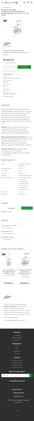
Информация (17, 344)
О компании (17, 335)
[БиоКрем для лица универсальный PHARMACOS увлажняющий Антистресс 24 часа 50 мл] (17, 28)
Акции (17, 346)
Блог (17, 349)
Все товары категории (11, 317)
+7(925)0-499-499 (18, 393)
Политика (17, 353)
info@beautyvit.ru (18, 396)
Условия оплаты (17, 363)
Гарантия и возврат (17, 367)
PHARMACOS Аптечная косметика (12, 78)
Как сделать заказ (17, 360)
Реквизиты (17, 351)
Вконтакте (10, 384)
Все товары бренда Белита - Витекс (15, 320)
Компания (17, 332)
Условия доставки (17, 365)
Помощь (17, 357)
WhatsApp (22, 384)
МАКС (18, 384)
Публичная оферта (17, 337)
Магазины (17, 340)
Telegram (14, 384)
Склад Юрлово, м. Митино (9, 225)
